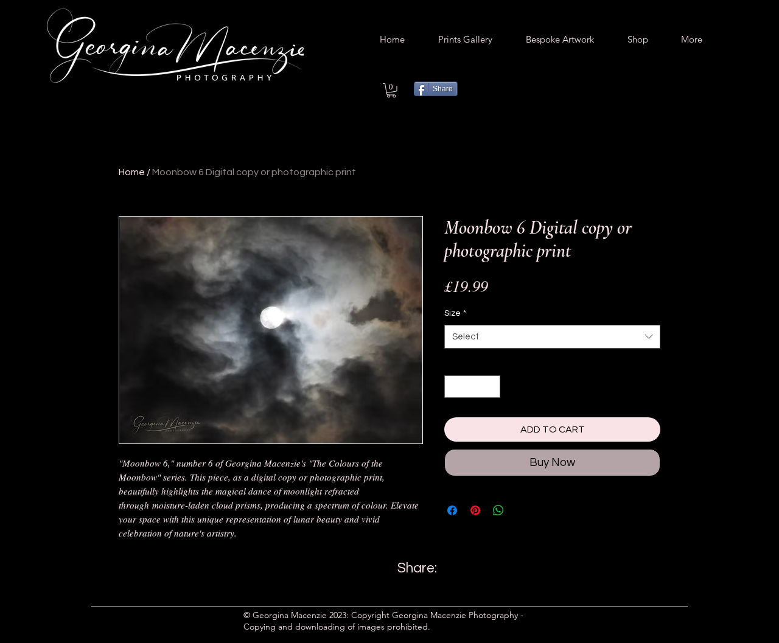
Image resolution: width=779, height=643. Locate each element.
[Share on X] (521, 510)
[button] (391, 90)
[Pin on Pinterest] (475, 510)
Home (132, 172)
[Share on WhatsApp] (498, 510)
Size (455, 313)
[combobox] (552, 337)
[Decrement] (453, 386)
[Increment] (490, 386)
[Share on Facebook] (452, 510)
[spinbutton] (472, 386)
